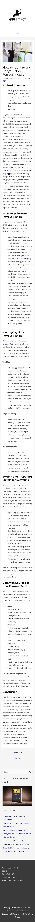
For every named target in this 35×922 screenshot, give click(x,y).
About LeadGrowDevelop (11, 868)
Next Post (17, 758)
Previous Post (17, 752)
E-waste (10, 619)
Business (6, 78)
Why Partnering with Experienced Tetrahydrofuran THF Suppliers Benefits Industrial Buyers (17, 833)
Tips (10, 78)
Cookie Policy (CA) (8, 874)
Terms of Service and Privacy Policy (14, 880)
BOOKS (4, 871)
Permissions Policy (8, 877)
